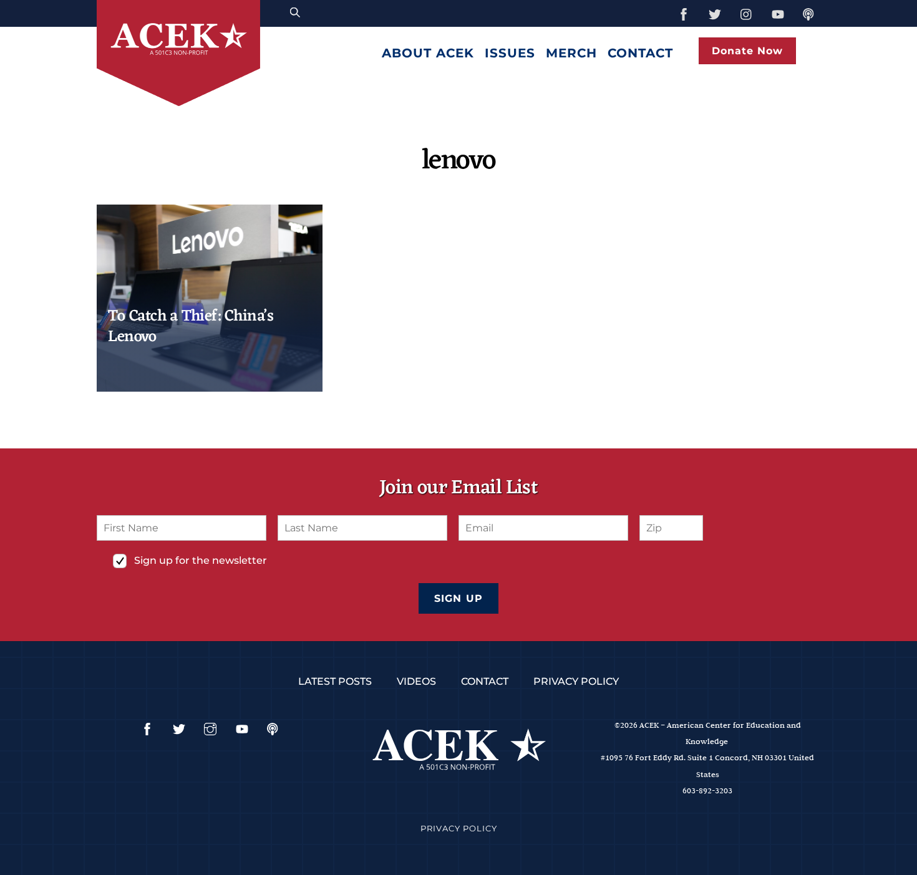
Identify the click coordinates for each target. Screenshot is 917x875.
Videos (416, 681)
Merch (571, 53)
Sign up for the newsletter (200, 560)
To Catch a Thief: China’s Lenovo (190, 326)
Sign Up (458, 598)
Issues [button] (510, 53)
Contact (640, 53)
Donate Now (747, 51)
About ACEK (428, 53)
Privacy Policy (576, 681)
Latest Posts (335, 681)
